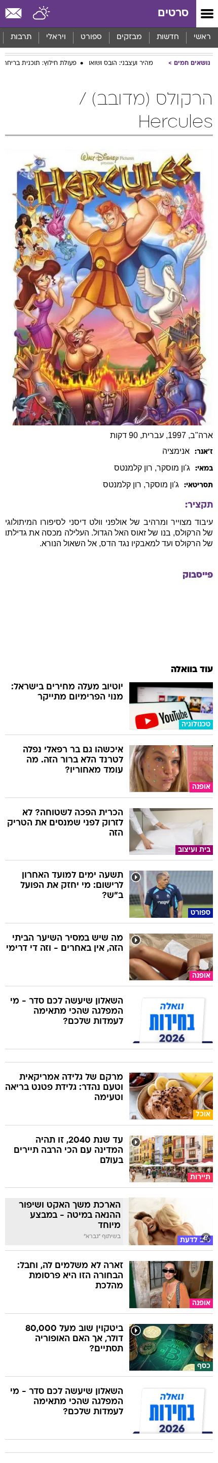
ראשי (202, 37)
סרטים (173, 13)
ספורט (91, 37)
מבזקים (129, 37)
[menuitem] (167, 37)
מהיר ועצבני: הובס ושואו (121, 63)
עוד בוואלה (192, 670)
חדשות (168, 37)
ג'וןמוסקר (173, 467)
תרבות (21, 37)
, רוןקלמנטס (135, 467)
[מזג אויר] (42, 13)
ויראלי (56, 37)
